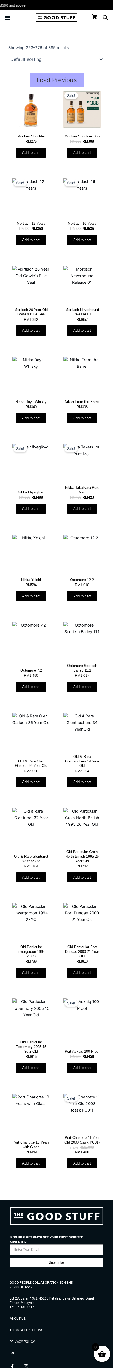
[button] (7, 17)
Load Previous (56, 79)
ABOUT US (18, 1319)
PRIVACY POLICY (22, 1342)
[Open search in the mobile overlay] (105, 17)
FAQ (13, 1353)
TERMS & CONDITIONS (26, 1330)
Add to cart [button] (31, 153)
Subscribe (56, 1263)
